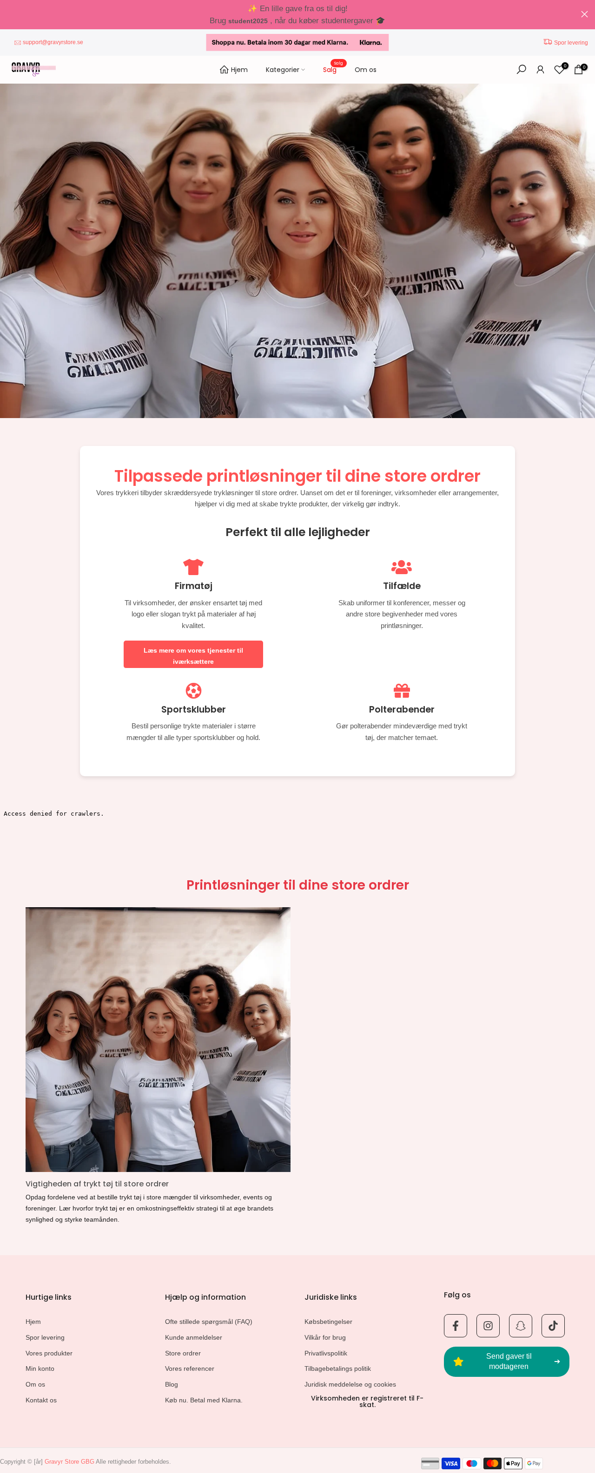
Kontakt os (41, 1400)
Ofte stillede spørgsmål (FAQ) (208, 1321)
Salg (333, 69)
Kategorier (282, 69)
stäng (10, 14)
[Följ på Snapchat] (520, 1325)
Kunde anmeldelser (193, 1337)
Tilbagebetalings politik (337, 1368)
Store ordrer (183, 1353)
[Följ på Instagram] (488, 1325)
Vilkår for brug (325, 1337)
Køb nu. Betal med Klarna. (204, 1400)
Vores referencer (189, 1368)
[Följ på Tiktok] (553, 1325)
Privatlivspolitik (325, 1353)
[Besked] (297, 14)
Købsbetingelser (328, 1321)
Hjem (239, 69)
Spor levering (571, 42)
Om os (366, 69)
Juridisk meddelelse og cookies (350, 1384)
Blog (171, 1384)
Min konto (40, 1368)
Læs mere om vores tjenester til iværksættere (193, 656)
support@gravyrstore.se (53, 42)
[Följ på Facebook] (455, 1325)
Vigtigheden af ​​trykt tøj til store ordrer (97, 1183)
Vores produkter (49, 1353)
